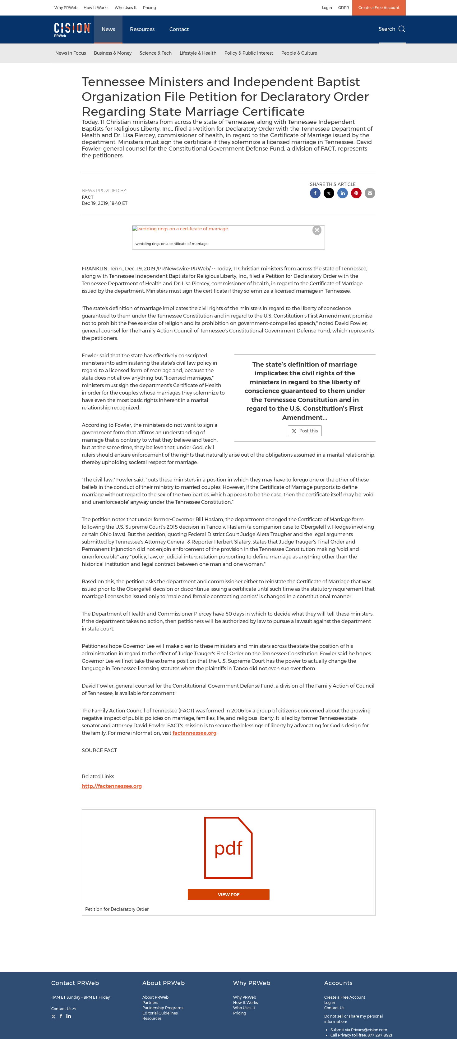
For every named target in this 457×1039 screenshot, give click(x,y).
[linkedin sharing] (342, 194)
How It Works (96, 7)
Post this (308, 431)
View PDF (228, 894)
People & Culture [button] (299, 53)
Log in (329, 1002)
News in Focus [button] (70, 53)
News (108, 29)
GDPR (343, 7)
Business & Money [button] (113, 53)
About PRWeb (155, 997)
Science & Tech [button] (156, 53)
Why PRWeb (65, 7)
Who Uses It (126, 7)
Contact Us (61, 1008)
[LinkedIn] (69, 1016)
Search (387, 29)
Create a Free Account (378, 7)
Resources (142, 29)
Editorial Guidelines (160, 1013)
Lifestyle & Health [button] (198, 53)
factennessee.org (194, 733)
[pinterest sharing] (356, 194)
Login (327, 7)
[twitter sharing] (329, 194)
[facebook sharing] (315, 194)
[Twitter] (54, 1016)
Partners (150, 1002)
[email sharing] (370, 194)
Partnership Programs (162, 1007)
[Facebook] (61, 1016)
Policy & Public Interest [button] (248, 53)
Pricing (149, 7)
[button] (228, 229)
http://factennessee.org (112, 786)
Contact (179, 29)
